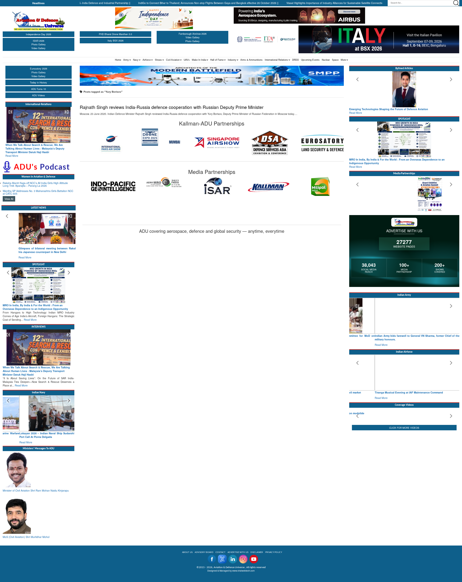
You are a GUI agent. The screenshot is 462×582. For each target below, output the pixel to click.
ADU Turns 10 (38, 89)
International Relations (276, 60)
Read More (11, 155)
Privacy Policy (273, 552)
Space (335, 60)
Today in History (38, 82)
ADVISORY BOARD (204, 552)
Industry (232, 60)
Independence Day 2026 (38, 34)
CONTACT (220, 552)
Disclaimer (256, 552)
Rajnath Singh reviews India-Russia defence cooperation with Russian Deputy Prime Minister (171, 107)
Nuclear (326, 60)
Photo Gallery (38, 44)
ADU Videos (38, 95)
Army (126, 60)
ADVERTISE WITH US (238, 552)
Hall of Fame (217, 60)
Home (118, 60)
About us (187, 552)
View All (9, 199)
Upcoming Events (310, 60)
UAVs (187, 60)
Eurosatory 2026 (38, 68)
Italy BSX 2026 (115, 40)
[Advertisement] (404, 496)
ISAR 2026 (38, 40)
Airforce (147, 60)
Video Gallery (38, 48)
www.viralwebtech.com (243, 570)
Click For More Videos (404, 467)
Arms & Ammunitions (251, 60)
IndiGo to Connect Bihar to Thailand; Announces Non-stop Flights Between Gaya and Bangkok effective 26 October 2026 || (189, 3)
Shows (158, 60)
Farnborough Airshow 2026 (192, 33)
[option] (106, 137)
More (343, 60)
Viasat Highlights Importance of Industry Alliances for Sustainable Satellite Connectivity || (317, 3)
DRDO (295, 60)
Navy (135, 60)
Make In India (199, 60)
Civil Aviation (173, 60)
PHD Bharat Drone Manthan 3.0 (115, 34)
